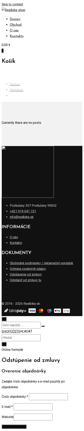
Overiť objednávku (14, 426)
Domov (15, 19)
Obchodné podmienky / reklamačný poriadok (41, 263)
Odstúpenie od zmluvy (26, 274)
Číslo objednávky (15, 397)
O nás (14, 30)
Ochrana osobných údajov (28, 269)
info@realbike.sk (22, 217)
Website (8, 417)
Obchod (15, 25)
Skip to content (12, 4)
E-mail (7, 407)
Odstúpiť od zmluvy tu (25, 280)
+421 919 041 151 (23, 211)
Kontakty (17, 36)
